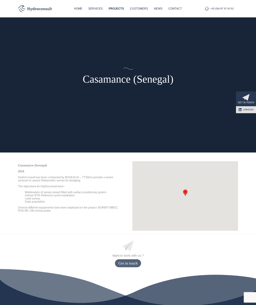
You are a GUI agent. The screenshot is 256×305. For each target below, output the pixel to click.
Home (78, 8)
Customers (139, 8)
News (158, 8)
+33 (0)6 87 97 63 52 (222, 8)
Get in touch (246, 102)
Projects (116, 8)
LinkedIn (248, 109)
